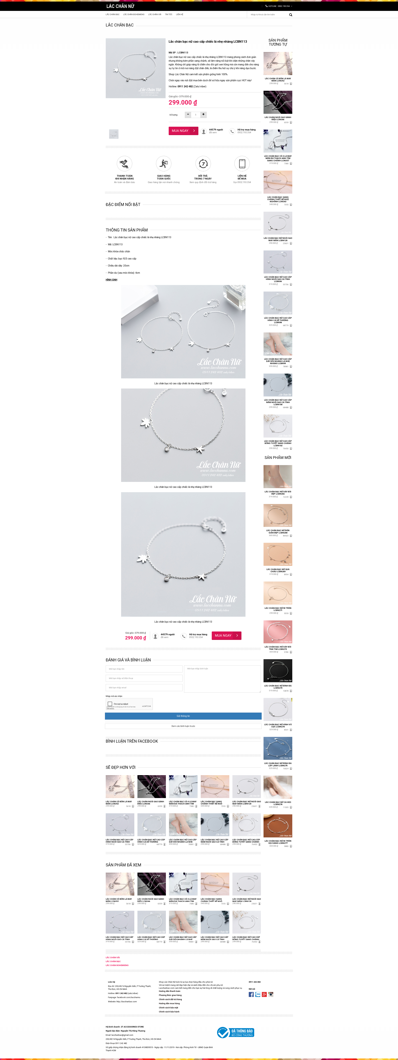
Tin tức (168, 14)
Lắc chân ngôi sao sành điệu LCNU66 (150, 802)
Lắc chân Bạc (112, 14)
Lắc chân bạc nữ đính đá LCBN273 (278, 687)
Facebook (251, 994)
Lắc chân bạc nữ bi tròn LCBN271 (278, 609)
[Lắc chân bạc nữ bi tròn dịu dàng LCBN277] (278, 825)
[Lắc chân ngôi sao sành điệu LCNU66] (151, 786)
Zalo (257, 994)
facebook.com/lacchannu (128, 997)
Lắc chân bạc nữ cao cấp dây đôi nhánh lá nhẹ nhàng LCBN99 (183, 842)
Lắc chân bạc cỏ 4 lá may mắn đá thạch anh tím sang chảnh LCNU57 (183, 803)
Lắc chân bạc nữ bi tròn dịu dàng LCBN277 (278, 842)
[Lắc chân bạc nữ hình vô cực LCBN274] (278, 709)
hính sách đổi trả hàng (171, 999)
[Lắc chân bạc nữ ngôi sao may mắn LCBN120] (246, 786)
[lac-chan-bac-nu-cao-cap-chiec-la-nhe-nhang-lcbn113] (113, 134)
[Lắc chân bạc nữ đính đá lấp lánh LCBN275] (278, 748)
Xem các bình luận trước (183, 726)
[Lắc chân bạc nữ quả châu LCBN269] (278, 554)
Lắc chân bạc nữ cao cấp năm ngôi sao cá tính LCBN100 (214, 842)
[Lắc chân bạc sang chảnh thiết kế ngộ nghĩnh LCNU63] (215, 786)
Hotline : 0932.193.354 (279, 6)
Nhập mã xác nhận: (114, 696)
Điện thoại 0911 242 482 (116, 1043)
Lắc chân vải (154, 14)
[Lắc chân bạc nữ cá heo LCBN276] (278, 787)
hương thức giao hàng (171, 995)
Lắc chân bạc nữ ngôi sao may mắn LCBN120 (246, 802)
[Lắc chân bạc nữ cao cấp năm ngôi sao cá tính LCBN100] (215, 824)
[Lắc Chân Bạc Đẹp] (121, 5)
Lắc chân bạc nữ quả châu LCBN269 (277, 570)
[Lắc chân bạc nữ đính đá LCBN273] (278, 670)
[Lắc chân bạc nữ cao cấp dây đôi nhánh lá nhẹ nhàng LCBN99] (183, 824)
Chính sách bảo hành (169, 1012)
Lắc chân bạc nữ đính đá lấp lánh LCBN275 (278, 764)
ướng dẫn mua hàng (170, 1003)
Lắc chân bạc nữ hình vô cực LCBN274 (278, 725)
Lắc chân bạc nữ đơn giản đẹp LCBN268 (277, 531)
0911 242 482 (121, 993)
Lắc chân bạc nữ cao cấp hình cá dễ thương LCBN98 (151, 842)
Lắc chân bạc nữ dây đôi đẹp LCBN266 (278, 492)
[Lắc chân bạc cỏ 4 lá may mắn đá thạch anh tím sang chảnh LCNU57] (183, 786)
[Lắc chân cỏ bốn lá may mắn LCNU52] (120, 786)
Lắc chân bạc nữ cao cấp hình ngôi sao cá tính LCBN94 (119, 842)
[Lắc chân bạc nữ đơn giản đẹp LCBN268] (278, 515)
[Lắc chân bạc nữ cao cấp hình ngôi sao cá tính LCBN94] (120, 824)
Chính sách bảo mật (168, 1007)
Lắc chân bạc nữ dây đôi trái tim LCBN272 (278, 648)
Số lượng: (173, 115)
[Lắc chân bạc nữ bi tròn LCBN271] (278, 593)
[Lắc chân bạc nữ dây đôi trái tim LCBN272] (278, 632)
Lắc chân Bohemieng (133, 14)
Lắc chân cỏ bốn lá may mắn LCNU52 (119, 802)
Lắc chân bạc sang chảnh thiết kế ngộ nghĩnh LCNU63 (211, 803)
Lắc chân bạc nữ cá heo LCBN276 (278, 803)
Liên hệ (179, 14)
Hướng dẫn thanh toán (170, 991)
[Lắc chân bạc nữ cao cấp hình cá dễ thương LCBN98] (151, 824)
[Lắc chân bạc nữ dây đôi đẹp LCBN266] (278, 476)
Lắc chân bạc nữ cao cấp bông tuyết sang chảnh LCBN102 (246, 842)
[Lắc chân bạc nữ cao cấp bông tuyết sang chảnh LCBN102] (246, 824)
